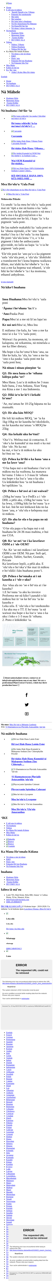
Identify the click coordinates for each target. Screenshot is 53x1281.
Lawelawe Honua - (32, 909)
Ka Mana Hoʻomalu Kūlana (17, 830)
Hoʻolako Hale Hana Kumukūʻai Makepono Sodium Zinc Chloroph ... (28, 761)
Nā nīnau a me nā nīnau (21, 54)
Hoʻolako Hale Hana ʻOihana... (28, 148)
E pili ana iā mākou (14, 10)
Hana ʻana (15, 58)
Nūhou (9, 42)
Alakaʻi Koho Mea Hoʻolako (23, 72)
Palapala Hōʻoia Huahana (21, 61)
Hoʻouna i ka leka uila (15, 929)
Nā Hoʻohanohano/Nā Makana (24, 24)
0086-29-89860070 (14, 902)
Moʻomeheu (16, 19)
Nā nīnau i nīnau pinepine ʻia (23, 28)
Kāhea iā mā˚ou (12, 68)
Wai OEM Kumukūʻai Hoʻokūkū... (23, 162)
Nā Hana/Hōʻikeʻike (19, 26)
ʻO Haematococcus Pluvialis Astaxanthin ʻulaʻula (25, 727)
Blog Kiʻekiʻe (45, 909)
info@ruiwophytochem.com (17, 899)
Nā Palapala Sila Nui (19, 63)
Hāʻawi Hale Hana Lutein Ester (28, 744)
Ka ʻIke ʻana (11, 70)
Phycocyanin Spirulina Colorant (28, 789)
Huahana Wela (17, 33)
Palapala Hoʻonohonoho (21, 14)
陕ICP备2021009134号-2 (11, 906)
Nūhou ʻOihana (17, 44)
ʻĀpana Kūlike (17, 37)
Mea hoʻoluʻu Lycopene (23, 799)
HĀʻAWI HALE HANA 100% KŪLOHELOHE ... (27, 177)
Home (8, 7)
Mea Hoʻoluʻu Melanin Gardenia (23, 725)
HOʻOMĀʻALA (18, 40)
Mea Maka (10, 65)
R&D (13, 56)
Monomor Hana (17, 35)
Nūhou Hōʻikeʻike (18, 49)
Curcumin (16, 136)
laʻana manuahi (7, 282)
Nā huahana (11, 31)
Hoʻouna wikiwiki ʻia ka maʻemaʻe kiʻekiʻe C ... (24, 124)
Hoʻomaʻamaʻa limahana (21, 21)
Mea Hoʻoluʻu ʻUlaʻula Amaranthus (23, 810)
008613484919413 (14, 948)
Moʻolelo (15, 17)
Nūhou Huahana (18, 47)
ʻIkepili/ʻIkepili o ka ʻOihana (22, 12)
